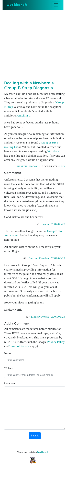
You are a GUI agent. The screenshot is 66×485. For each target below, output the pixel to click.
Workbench (54, 151)
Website (9, 368)
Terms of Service (19, 346)
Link (62, 166)
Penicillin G (23, 115)
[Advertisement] (33, 45)
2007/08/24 (58, 316)
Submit (35, 435)
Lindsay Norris (40, 316)
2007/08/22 (58, 224)
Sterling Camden (39, 258)
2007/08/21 (34, 166)
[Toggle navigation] (56, 5)
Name (7, 353)
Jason (45, 224)
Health (22, 166)
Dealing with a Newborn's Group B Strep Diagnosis (29, 85)
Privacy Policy (56, 342)
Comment (10, 383)
